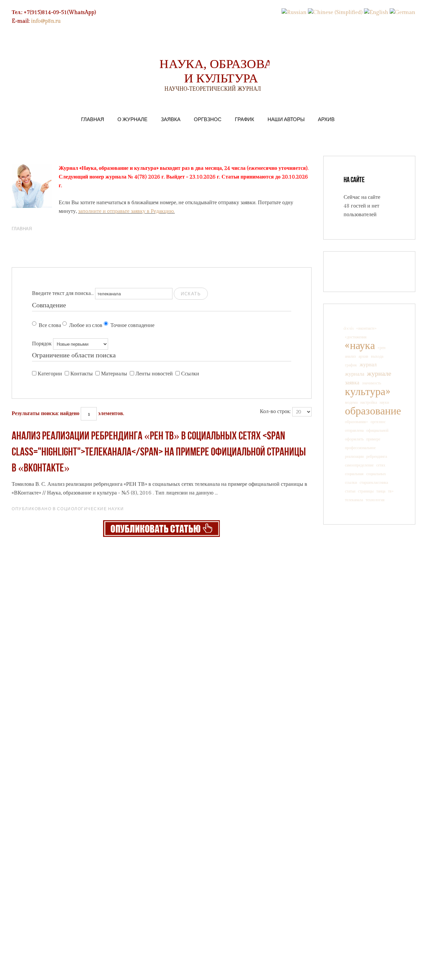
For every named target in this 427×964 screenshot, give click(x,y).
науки (384, 402)
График (244, 119)
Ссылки (190, 374)
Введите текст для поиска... (63, 293)
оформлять (354, 439)
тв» (391, 491)
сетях (380, 465)
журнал (368, 365)
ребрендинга (376, 456)
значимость (371, 383)
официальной (377, 430)
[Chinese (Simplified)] (335, 12)
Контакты (81, 374)
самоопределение (359, 465)
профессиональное (360, 447)
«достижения (356, 337)
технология (375, 500)
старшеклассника (374, 482)
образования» (356, 421)
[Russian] (294, 12)
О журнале (132, 119)
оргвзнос (378, 421)
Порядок (42, 344)
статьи (350, 491)
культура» (367, 391)
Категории (49, 374)
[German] (402, 12)
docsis (349, 328)
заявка (352, 383)
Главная (92, 119)
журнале (379, 374)
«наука (360, 345)
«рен (381, 347)
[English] (376, 12)
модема (351, 402)
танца (380, 491)
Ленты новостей (154, 374)
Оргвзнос (208, 119)
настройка (368, 402)
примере (373, 439)
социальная (354, 473)
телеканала (354, 500)
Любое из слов (85, 325)
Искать (191, 293)
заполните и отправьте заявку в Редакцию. (126, 211)
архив (363, 356)
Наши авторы (286, 119)
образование (373, 411)
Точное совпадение (132, 325)
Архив (326, 119)
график (351, 365)
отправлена (354, 430)
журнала (354, 374)
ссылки (351, 482)
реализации (354, 456)
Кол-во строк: (275, 411)
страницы (366, 491)
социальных (376, 473)
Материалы (114, 374)
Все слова (50, 325)
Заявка (170, 119)
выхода (377, 356)
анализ (350, 356)
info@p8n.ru (46, 21)
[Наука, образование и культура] (161, 528)
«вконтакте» (366, 328)
